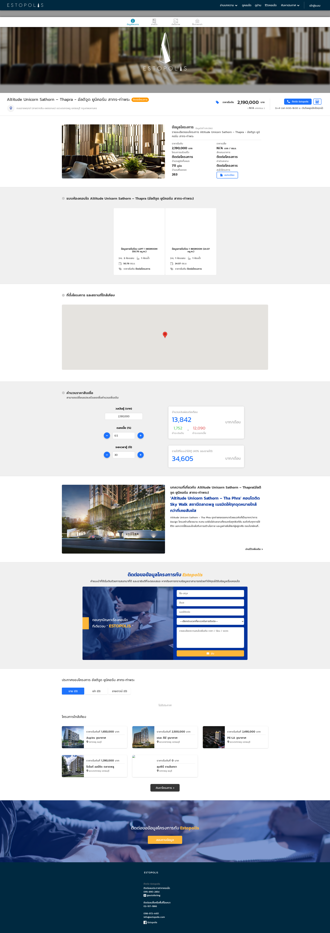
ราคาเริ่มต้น (228, 102)
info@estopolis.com (154, 917)
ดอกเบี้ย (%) (124, 428)
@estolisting (153, 895)
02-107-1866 (150, 906)
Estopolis (152, 922)
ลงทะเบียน (229, 175)
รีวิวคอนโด (271, 5)
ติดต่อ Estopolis (152, 884)
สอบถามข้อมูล (165, 839)
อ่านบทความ (227, 5)
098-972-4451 (151, 913)
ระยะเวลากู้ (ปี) (124, 447)
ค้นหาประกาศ (289, 5)
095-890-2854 (152, 892)
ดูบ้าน (258, 5)
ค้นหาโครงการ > (165, 788)
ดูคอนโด (246, 5)
